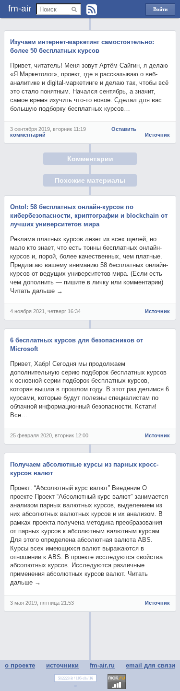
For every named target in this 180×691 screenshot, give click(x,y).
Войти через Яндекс (160, 10)
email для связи (150, 665)
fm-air (19, 8)
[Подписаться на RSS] (91, 9)
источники (62, 665)
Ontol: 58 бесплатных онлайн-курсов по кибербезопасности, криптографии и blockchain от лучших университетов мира (89, 215)
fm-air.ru (102, 665)
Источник (157, 135)
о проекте (20, 665)
